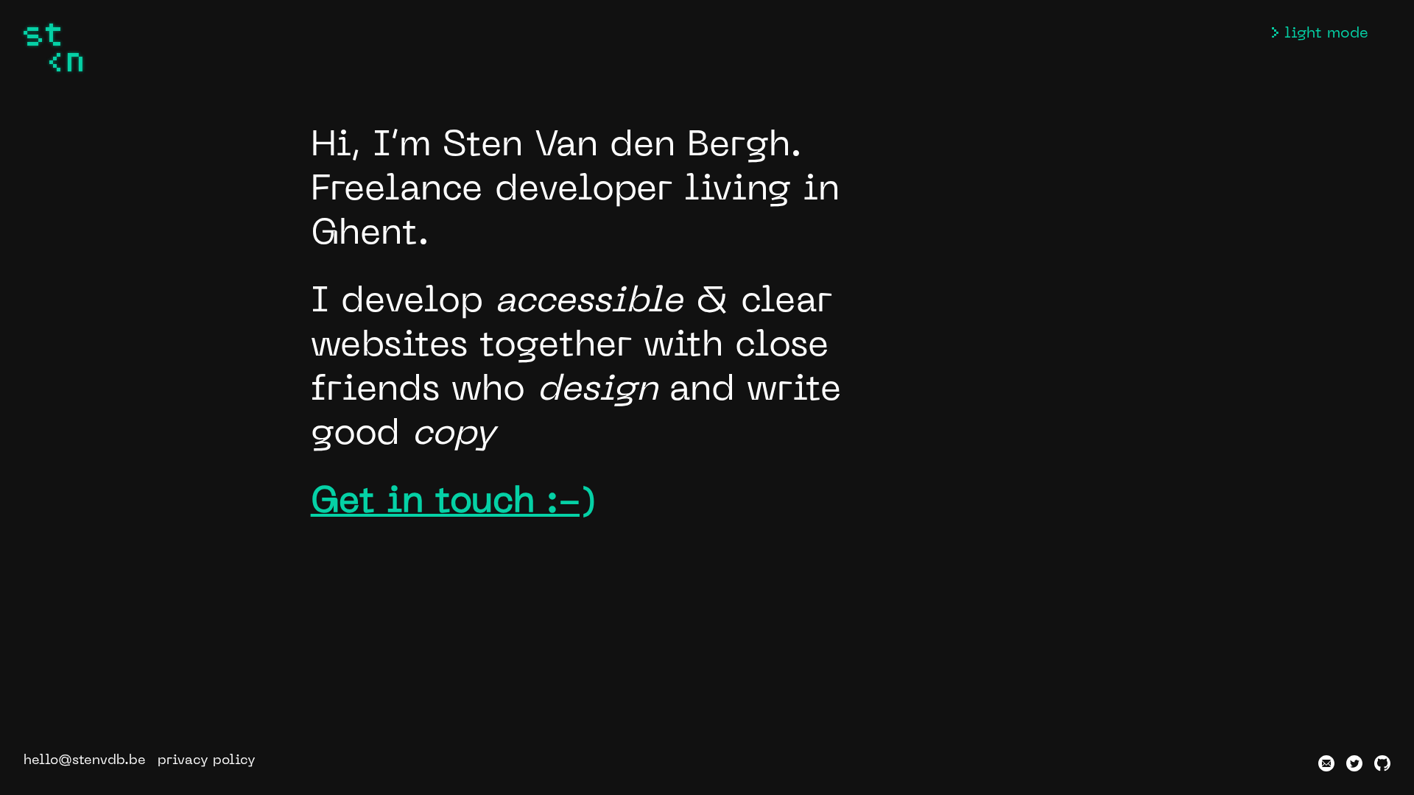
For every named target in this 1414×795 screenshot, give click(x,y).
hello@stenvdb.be (85, 761)
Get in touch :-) (454, 503)
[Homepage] (53, 47)
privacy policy (207, 761)
